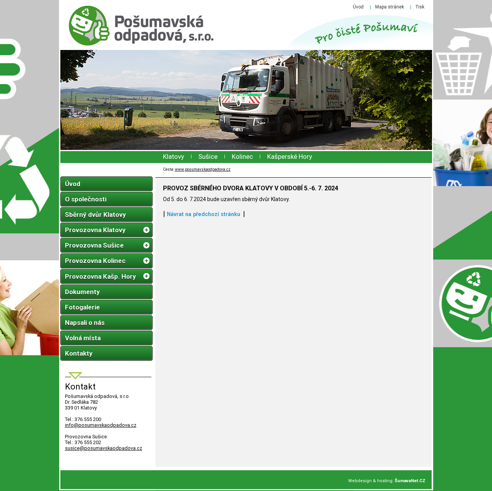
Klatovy (173, 156)
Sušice (208, 156)
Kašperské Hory (289, 156)
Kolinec (242, 156)
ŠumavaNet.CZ (410, 480)
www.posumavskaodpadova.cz (203, 169)
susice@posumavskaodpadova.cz (103, 448)
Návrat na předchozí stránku (203, 214)
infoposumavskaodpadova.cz (100, 425)
